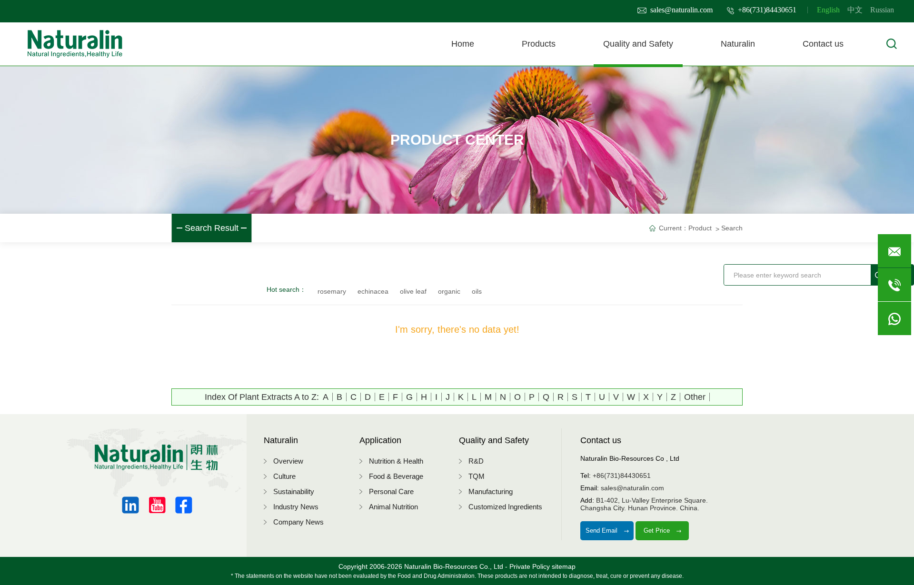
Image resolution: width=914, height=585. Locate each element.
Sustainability (293, 491)
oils (477, 291)
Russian (882, 10)
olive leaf (413, 291)
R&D (476, 461)
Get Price (658, 530)
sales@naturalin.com (681, 10)
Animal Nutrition (393, 507)
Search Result (211, 228)
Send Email (602, 530)
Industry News (295, 507)
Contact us (823, 44)
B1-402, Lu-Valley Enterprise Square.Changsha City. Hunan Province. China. (644, 504)
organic (449, 291)
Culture (284, 476)
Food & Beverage (396, 476)
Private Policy (529, 566)
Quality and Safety (638, 44)
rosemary (332, 291)
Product (700, 228)
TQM (476, 476)
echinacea (373, 291)
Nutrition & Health (396, 461)
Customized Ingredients (505, 507)
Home (462, 44)
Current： (673, 228)
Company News (298, 522)
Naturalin (738, 44)
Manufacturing (490, 491)
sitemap (564, 566)
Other (694, 397)
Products (539, 44)
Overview (288, 461)
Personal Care (391, 491)
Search (732, 228)
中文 (855, 10)
